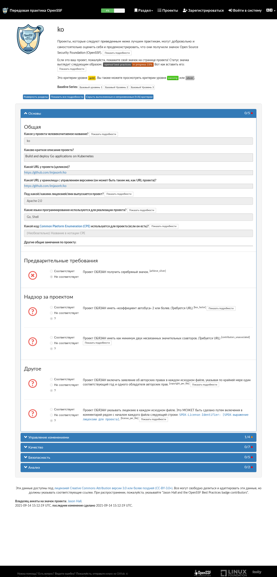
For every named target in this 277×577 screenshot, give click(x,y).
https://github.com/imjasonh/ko (45, 172)
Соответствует (57, 271)
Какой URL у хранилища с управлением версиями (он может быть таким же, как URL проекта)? (90, 180)
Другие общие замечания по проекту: (50, 242)
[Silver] (189, 78)
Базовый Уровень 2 (116, 87)
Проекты (169, 10)
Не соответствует (57, 276)
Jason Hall (74, 501)
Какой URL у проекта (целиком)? (47, 167)
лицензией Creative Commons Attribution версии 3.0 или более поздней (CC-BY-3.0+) (113, 488)
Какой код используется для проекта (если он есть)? (86, 226)
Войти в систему (247, 10)
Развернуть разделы (36, 97)
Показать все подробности (67, 97)
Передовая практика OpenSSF (36, 10)
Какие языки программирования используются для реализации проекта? (75, 210)
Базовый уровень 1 (91, 87)
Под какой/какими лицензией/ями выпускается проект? (64, 194)
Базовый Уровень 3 (142, 87)
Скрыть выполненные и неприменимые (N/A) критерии (119, 97)
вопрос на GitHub (115, 573)
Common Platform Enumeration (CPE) (65, 226)
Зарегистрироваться (205, 10)
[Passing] (173, 78)
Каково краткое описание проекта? (49, 150)
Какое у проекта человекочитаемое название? (56, 134)
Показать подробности (117, 53)
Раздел (144, 10)
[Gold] (92, 78)
